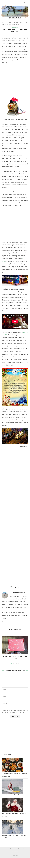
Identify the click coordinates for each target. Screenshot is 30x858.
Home (3, 22)
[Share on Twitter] (15, 587)
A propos (15, 851)
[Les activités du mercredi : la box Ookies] (15, 645)
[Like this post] (11, 587)
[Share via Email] (18, 587)
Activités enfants (18, 22)
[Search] (28, 2)
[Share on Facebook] (13, 587)
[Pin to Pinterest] (16, 587)
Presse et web (22, 849)
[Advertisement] (15, 81)
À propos (6, 849)
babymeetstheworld (17, 593)
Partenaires (13, 849)
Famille (9, 22)
